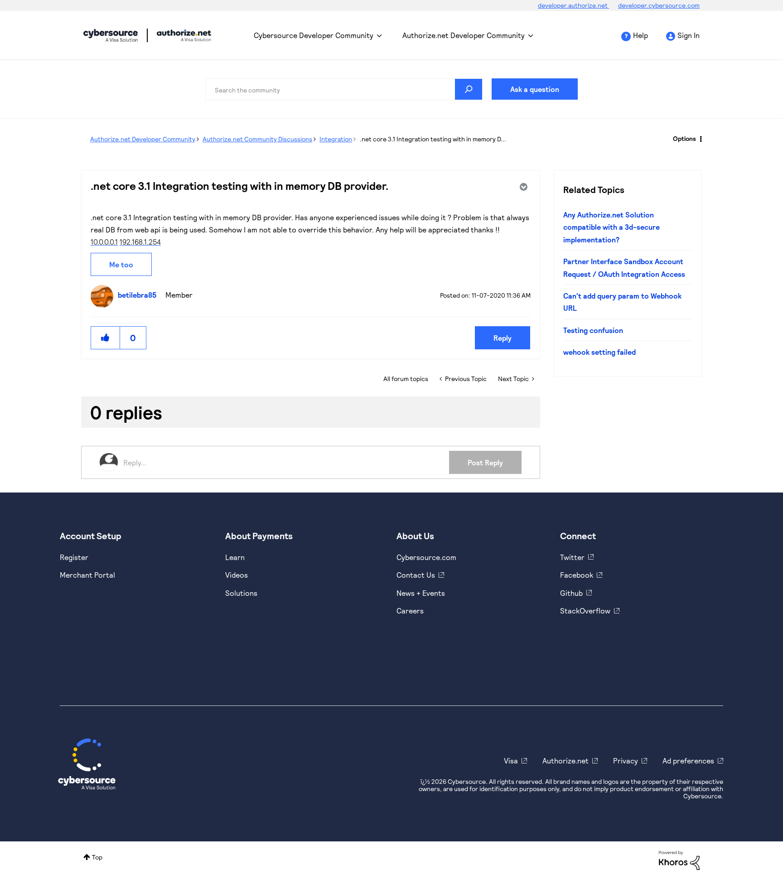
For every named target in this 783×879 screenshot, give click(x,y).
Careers (410, 610)
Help (640, 35)
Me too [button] (121, 264)
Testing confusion (593, 330)
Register (74, 557)
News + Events (420, 593)
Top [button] (97, 857)
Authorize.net (565, 760)
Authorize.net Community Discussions (257, 139)
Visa (511, 760)
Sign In (688, 35)
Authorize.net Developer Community (463, 35)
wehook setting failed (599, 352)
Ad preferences (688, 760)
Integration (335, 139)
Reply (502, 337)
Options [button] (684, 138)
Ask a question (534, 89)
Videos (236, 574)
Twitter (572, 557)
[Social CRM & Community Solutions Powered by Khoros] (679, 859)
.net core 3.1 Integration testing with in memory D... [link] (433, 139)
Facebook (576, 574)
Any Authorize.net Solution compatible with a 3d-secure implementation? (611, 227)
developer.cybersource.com (659, 5)
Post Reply (485, 462)
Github (571, 593)
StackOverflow (585, 610)
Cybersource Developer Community (110, 35)
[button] (105, 338)
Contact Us (415, 574)
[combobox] (344, 89)
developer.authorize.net (573, 5)
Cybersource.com (426, 557)
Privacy (625, 760)
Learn (235, 557)
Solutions (241, 593)
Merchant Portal (87, 574)
